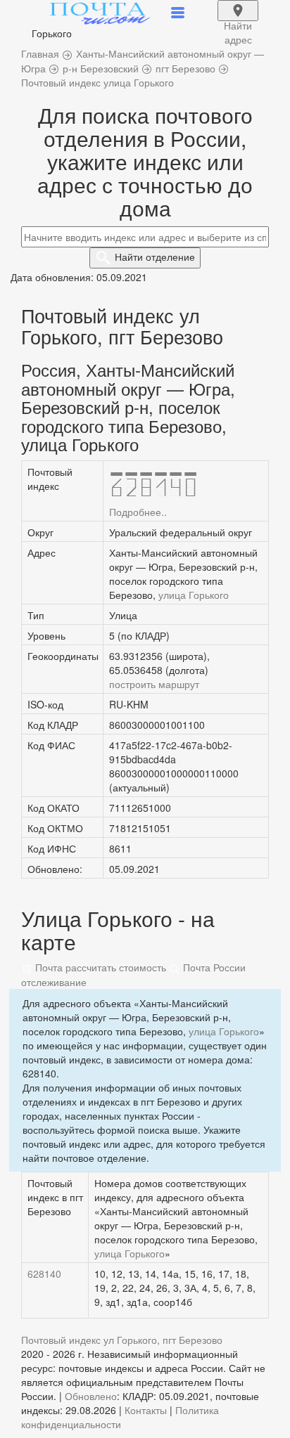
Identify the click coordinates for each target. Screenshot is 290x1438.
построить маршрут (154, 684)
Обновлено (91, 1396)
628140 (44, 1274)
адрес (238, 19)
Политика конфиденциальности (120, 1417)
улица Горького (193, 595)
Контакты (146, 1410)
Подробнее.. (138, 512)
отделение (155, 257)
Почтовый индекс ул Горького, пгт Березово (121, 1340)
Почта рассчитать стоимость (99, 967)
